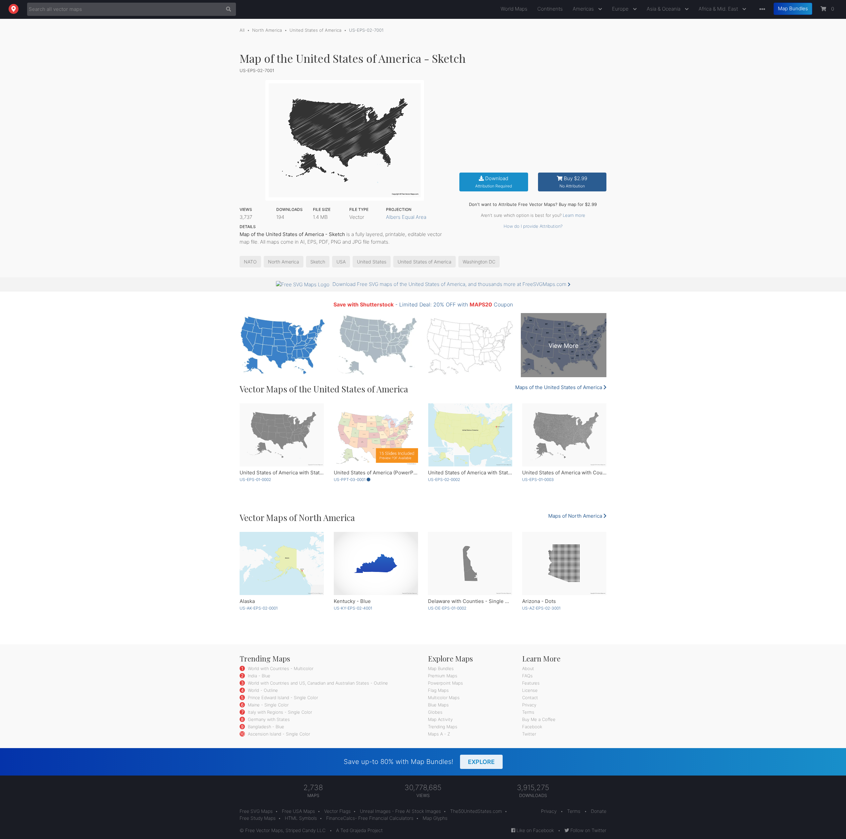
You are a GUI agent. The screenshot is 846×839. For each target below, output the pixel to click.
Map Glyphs (435, 818)
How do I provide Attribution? (533, 226)
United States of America (315, 30)
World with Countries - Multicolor (280, 668)
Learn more (574, 215)
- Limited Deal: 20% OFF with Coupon (423, 304)
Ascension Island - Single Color (278, 734)
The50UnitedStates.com (476, 811)
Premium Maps (442, 675)
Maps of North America (575, 516)
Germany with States (268, 719)
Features (531, 683)
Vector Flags (337, 811)
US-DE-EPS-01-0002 (447, 608)
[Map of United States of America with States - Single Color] (282, 434)
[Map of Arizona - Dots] (564, 563)
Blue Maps (438, 704)
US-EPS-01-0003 (538, 479)
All (242, 30)
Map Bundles (793, 8)
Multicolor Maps (444, 697)
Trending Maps (442, 726)
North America (267, 30)
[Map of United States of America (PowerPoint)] (376, 434)
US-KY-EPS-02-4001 (353, 608)
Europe (621, 9)
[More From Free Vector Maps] (760, 9)
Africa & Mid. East (719, 9)
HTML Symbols (301, 818)
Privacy (529, 704)
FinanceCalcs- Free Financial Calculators (369, 818)
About (528, 668)
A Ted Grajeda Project (359, 830)
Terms (528, 712)
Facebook (532, 726)
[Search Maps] (227, 9)
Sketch (317, 261)
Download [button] (493, 182)
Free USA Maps (298, 811)
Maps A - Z (439, 734)
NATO (250, 261)
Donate (598, 811)
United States (371, 261)
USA (341, 261)
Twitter (529, 734)
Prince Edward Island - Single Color (282, 697)
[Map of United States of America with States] (470, 434)
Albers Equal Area (406, 217)
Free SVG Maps (256, 811)
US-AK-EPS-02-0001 (259, 608)
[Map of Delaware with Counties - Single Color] (470, 563)
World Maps (514, 9)
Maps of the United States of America (559, 387)
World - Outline (262, 690)
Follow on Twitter (587, 830)
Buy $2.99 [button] (573, 182)
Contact (530, 697)
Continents (550, 9)
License (530, 690)
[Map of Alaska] (282, 563)
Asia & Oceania (664, 9)
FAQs (527, 675)
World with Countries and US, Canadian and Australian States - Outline (317, 683)
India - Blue (258, 675)
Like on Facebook (534, 830)
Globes (435, 712)
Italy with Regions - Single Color (279, 712)
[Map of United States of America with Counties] (564, 434)
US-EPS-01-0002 (255, 479)
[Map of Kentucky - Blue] (376, 563)
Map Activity (440, 719)
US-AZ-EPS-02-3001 (541, 608)
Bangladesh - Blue (265, 726)
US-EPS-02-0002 (444, 479)
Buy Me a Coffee (539, 719)
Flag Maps (438, 690)
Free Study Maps (258, 818)
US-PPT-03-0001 (350, 479)
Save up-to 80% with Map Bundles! (419, 762)
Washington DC (479, 261)
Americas (584, 9)
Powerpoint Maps (445, 683)
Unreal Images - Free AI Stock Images (400, 811)
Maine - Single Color (267, 704)
